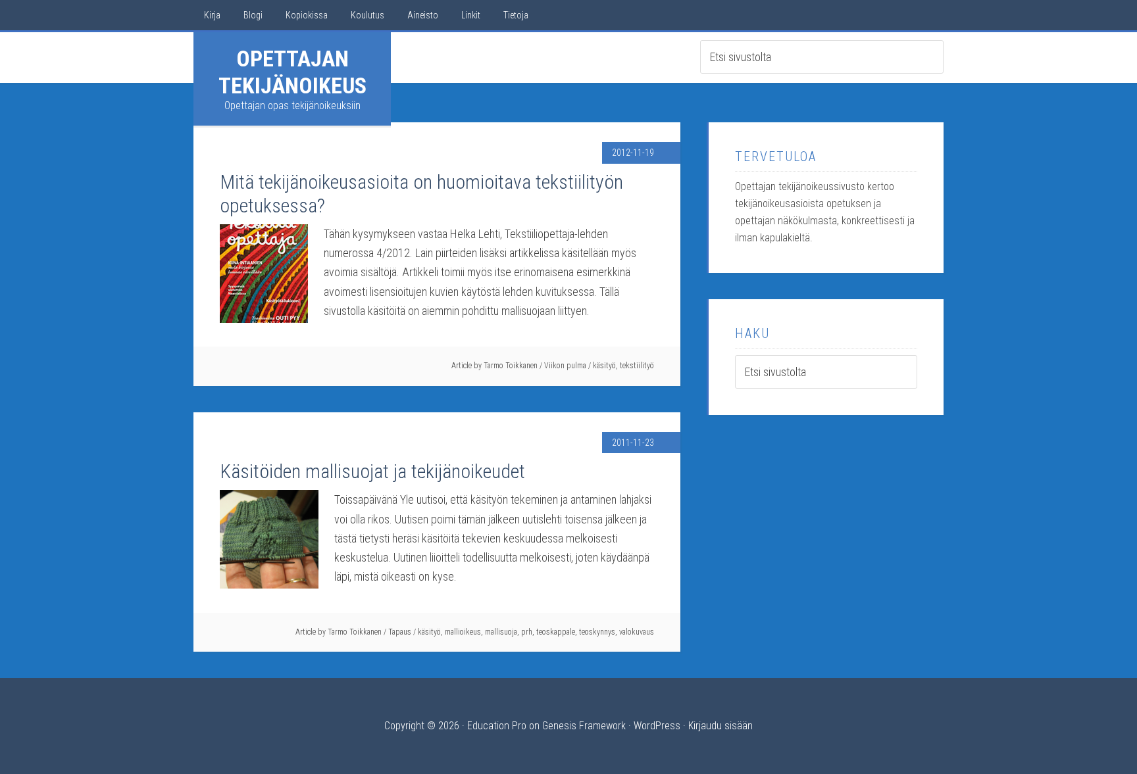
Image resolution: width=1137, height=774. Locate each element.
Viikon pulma (565, 365)
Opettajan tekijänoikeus (292, 72)
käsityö (604, 365)
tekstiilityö (637, 365)
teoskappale (555, 632)
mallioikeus (463, 632)
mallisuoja (501, 632)
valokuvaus (636, 632)
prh (526, 632)
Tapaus (399, 632)
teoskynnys (597, 632)
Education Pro (496, 725)
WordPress (657, 725)
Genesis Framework (584, 725)
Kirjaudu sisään (720, 725)
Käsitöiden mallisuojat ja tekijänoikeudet (372, 471)
